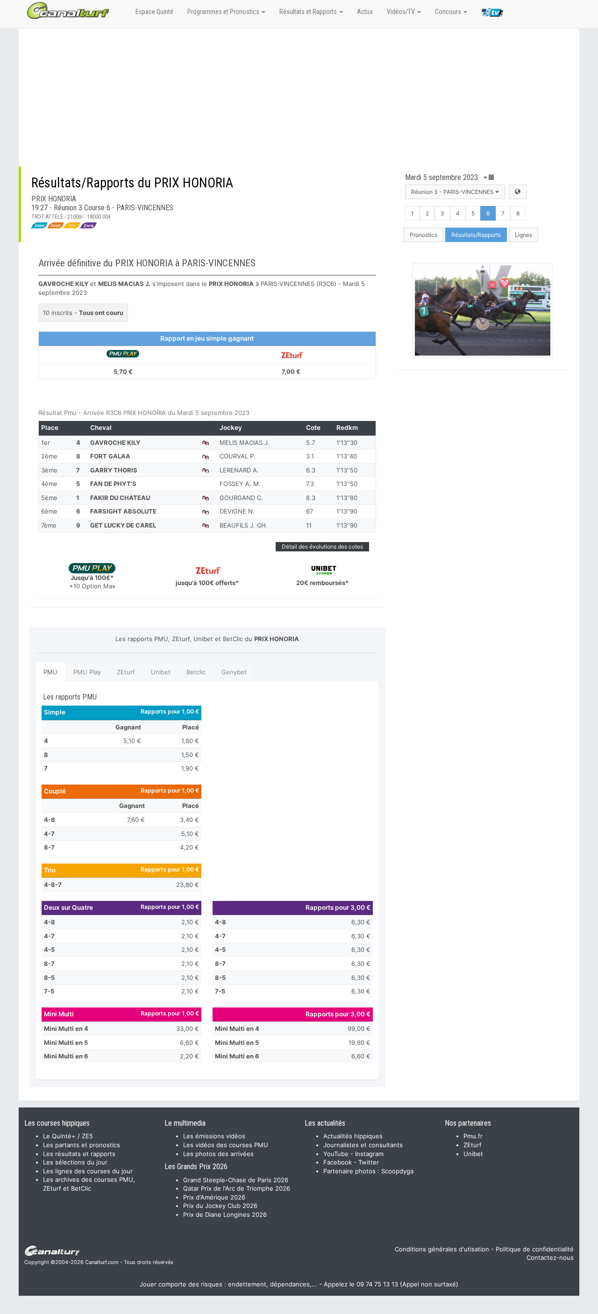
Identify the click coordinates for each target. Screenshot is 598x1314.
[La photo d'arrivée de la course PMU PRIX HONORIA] (483, 310)
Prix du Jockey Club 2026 (220, 1205)
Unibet (161, 672)
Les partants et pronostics (81, 1145)
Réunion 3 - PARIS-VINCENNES (453, 191)
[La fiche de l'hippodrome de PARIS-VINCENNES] (518, 192)
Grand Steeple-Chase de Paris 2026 (235, 1180)
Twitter (368, 1162)
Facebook (337, 1162)
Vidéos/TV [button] (401, 11)
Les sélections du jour (75, 1162)
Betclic (196, 672)
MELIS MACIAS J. (245, 442)
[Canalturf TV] (492, 14)
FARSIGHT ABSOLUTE (123, 511)
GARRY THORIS (113, 470)
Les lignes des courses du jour (88, 1171)
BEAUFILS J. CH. (244, 525)
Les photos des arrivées (218, 1153)
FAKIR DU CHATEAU (120, 497)
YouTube (336, 1153)
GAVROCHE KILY (115, 442)
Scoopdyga (397, 1171)
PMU (50, 672)
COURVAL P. (238, 456)
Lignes (523, 234)
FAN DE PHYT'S (113, 483)
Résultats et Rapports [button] (308, 11)
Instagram (369, 1153)
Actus (365, 11)
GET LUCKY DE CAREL (123, 525)
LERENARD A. (239, 470)
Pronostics (423, 234)
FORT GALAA (110, 456)
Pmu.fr (473, 1136)
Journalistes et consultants (363, 1145)
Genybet (234, 672)
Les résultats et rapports (79, 1153)
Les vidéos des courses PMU (225, 1145)
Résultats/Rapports (476, 234)
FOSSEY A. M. (240, 483)
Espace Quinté (154, 11)
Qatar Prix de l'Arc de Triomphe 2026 (236, 1188)
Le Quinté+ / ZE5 (68, 1136)
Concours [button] (449, 11)
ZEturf (126, 672)
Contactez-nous (550, 1257)
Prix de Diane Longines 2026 (225, 1214)
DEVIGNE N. (237, 511)
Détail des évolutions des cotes (322, 546)
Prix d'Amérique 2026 (214, 1197)
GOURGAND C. (241, 497)
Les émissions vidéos (214, 1136)
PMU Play (87, 672)
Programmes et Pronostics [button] (224, 11)
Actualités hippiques (353, 1136)
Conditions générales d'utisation (442, 1249)
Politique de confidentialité (535, 1249)
